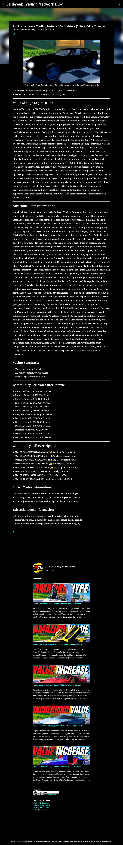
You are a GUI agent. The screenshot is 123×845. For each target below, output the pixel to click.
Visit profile (49, 570)
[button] (14, 34)
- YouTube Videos (40, 810)
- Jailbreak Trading (41, 803)
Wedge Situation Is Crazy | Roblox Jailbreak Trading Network (57, 685)
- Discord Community (42, 805)
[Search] (66, 4)
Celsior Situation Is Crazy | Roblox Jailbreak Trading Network (57, 767)
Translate (52, 795)
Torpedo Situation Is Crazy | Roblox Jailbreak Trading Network (57, 726)
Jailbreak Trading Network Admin (60, 566)
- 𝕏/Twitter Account (41, 807)
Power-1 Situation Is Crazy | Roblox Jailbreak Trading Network (57, 644)
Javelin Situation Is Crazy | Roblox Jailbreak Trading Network (57, 604)
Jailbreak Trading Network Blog (35, 4)
